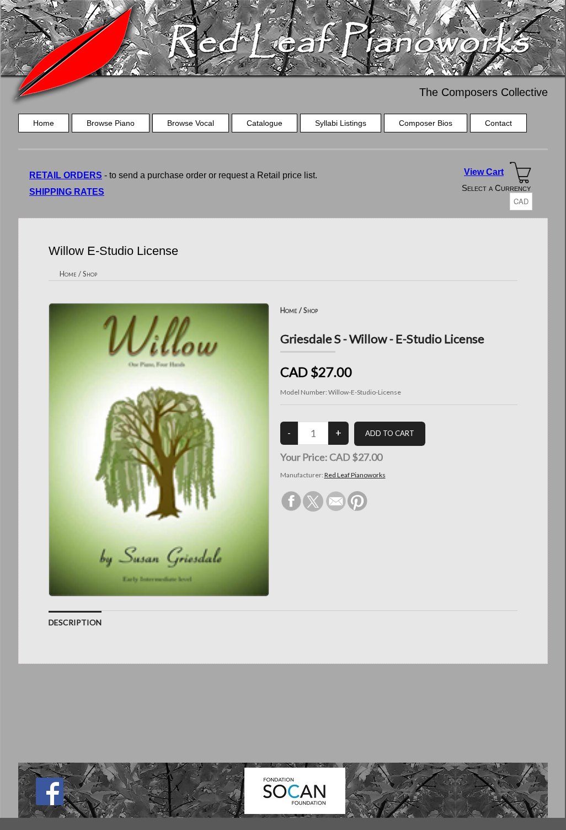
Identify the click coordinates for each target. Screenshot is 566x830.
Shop (90, 273)
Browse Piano (111, 123)
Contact (498, 123)
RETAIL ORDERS (65, 175)
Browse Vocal (190, 123)
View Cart (484, 172)
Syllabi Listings (340, 123)
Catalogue (264, 123)
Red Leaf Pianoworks (355, 475)
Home (43, 123)
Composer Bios (425, 123)
